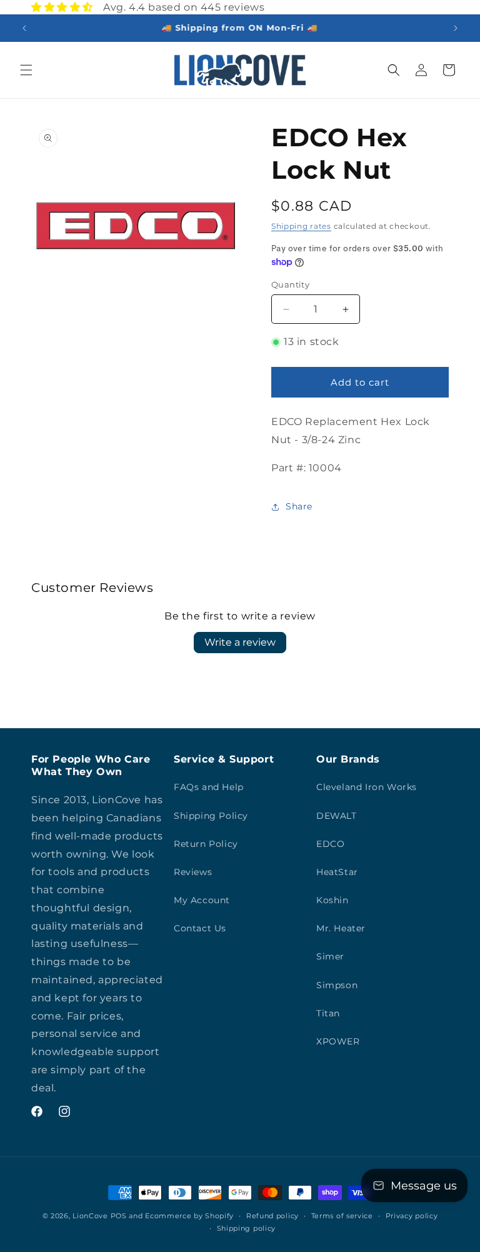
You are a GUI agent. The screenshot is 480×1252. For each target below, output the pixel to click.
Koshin (332, 900)
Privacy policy (412, 1215)
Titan (328, 1013)
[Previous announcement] (24, 28)
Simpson (337, 985)
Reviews (193, 872)
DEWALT (336, 815)
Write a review (240, 642)
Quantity (290, 284)
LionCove (90, 1215)
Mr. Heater (341, 928)
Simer (330, 956)
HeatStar (337, 872)
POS (119, 1215)
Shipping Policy (211, 815)
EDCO (330, 843)
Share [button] (299, 506)
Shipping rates (301, 226)
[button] (26, 70)
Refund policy (272, 1215)
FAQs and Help (209, 787)
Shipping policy (246, 1228)
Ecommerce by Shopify (189, 1215)
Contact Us (200, 928)
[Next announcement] (455, 28)
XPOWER (338, 1041)
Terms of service (342, 1215)
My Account (202, 900)
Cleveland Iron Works (366, 787)
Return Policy (206, 843)
